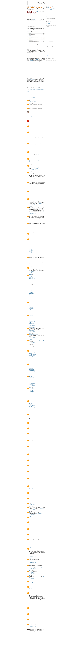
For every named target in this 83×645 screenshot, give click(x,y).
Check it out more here (40, 481)
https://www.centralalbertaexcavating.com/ (34, 625)
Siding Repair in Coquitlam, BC (33, 609)
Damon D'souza (31, 232)
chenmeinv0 (30, 274)
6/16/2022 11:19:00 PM (32, 482)
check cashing (35, 263)
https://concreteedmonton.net (32, 561)
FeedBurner (52, 43)
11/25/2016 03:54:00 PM (32, 285)
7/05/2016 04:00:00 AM (32, 117)
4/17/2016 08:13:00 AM (32, 101)
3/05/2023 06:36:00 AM (32, 518)
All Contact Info (48, 23)
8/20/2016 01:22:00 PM (32, 179)
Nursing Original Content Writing (33, 234)
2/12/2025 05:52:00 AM (32, 621)
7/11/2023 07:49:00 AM (32, 562)
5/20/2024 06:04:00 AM (32, 610)
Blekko (37, 11)
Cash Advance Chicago (41, 147)
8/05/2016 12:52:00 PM (32, 148)
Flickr (47, 15)
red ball (40, 115)
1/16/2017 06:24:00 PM (32, 312)
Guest (30, 511)
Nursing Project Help (31, 330)
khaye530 (30, 591)
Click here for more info (40, 455)
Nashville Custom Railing (32, 603)
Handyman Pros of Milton (34, 529)
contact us (30, 435)
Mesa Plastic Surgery (31, 572)
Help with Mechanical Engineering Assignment (34, 239)
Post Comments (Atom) (33, 640)
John (29, 349)
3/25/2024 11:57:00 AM (32, 583)
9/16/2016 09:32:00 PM (32, 235)
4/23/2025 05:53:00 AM (32, 626)
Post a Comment (29, 637)
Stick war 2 (30, 116)
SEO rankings (32, 79)
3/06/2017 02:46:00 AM (32, 373)
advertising (37, 89)
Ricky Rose (30, 339)
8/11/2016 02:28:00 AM (32, 162)
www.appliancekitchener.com (32, 614)
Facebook (47, 16)
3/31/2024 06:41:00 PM (32, 589)
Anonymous (30, 506)
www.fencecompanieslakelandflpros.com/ (34, 493)
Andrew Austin (31, 237)
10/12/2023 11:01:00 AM (33, 573)
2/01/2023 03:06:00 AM (32, 514)
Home (36, 639)
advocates (40, 89)
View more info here (31, 555)
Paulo (30, 256)
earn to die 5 (33, 115)
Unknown (30, 103)
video (38, 62)
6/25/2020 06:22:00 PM (32, 419)
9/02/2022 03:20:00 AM (32, 489)
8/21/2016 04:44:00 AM (32, 195)
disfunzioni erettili (39, 203)
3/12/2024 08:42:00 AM (32, 578)
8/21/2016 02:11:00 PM (32, 220)
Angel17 (30, 516)
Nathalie (30, 491)
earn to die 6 (37, 115)
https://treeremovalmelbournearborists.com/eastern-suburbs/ (38, 418)
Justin (30, 150)
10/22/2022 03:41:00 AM (33, 504)
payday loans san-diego (35, 168)
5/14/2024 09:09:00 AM (32, 604)
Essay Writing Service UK (41, 340)
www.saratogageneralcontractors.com (35, 524)
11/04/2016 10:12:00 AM (33, 272)
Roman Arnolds (31, 520)
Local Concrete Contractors (39, 513)
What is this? (48, 55)
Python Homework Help (32, 121)
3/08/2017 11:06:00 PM (32, 385)
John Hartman (30, 547)
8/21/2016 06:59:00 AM (32, 204)
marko (30, 197)
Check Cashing (40, 154)
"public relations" (32, 89)
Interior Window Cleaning (41, 508)
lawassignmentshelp (31, 327)
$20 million (36, 59)
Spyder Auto (41, 517)
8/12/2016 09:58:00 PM (32, 169)
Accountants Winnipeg (32, 582)
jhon (29, 99)
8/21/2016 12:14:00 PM (32, 213)
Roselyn (30, 452)
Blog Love (41, 2)
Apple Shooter (34, 116)
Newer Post (28, 639)
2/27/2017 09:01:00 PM (32, 331)
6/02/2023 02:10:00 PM (32, 545)
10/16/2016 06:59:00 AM (33, 264)
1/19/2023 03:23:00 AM (32, 509)
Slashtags (34, 19)
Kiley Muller (30, 124)
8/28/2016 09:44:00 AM (32, 230)
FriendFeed (47, 13)
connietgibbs (30, 628)
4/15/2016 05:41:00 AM (32, 97)
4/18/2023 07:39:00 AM (32, 536)
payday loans (37, 186)
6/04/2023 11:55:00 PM (32, 556)
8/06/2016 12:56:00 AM (32, 155)
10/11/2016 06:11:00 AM (33, 254)
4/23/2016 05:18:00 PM (32, 105)
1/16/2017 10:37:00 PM (32, 325)
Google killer (31, 60)
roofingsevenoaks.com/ (37, 503)
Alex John (30, 157)
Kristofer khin (30, 119)
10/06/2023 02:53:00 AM (33, 568)
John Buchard (30, 564)
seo (30, 91)
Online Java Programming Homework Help (38, 345)
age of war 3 (30, 115)
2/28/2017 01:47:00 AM (32, 337)
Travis (52, 7)
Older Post (44, 639)
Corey (30, 421)
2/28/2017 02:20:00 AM (32, 342)
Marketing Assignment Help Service (33, 334)
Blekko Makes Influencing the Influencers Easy (34, 7)
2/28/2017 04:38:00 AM (32, 347)
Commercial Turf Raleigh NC (39, 567)
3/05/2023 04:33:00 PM (32, 525)
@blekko (30, 85)
